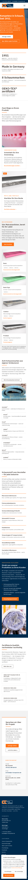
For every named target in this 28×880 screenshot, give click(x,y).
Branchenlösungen (6, 843)
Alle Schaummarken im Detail (12, 380)
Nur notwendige (19, 871)
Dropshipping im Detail (10, 599)
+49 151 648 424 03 (10, 767)
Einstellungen (8, 871)
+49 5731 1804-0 (12, 750)
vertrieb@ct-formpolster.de (13, 772)
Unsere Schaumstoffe (7, 841)
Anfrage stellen (6, 36)
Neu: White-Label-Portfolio (9, 41)
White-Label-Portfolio (7, 845)
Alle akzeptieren (9, 875)
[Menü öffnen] (24, 5)
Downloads (4, 850)
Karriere (4, 852)
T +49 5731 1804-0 (6, 1)
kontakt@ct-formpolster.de (18, 1)
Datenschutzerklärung (17, 867)
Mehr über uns (8, 666)
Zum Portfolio (8, 244)
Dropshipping (5, 848)
